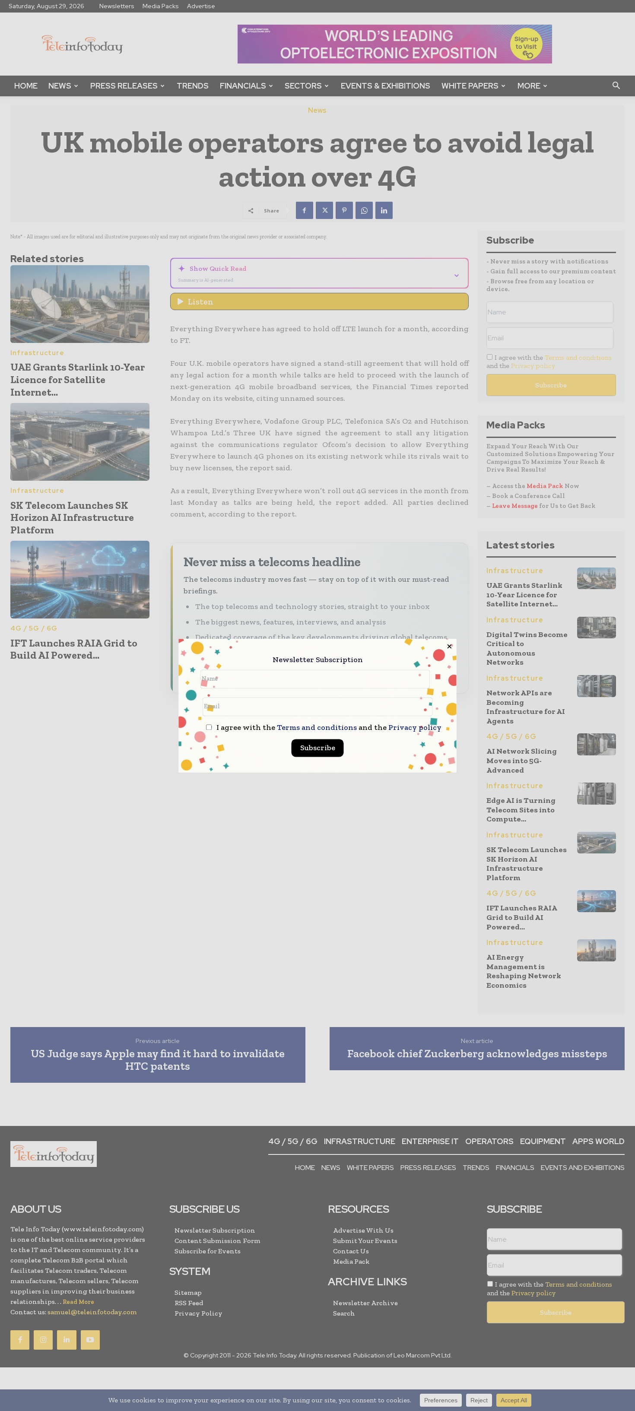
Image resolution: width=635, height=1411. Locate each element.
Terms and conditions (317, 727)
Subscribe (317, 747)
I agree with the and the (328, 727)
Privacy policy (414, 727)
